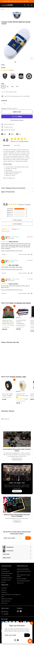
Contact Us (4, 592)
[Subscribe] (27, 635)
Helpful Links (20, 583)
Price (3, 65)
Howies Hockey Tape (18, 377)
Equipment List (17, 491)
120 (17, 86)
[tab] (6, 145)
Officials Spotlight (21, 578)
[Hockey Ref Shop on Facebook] (18, 640)
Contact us (17, 521)
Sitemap (3, 582)
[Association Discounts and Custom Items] (17, 439)
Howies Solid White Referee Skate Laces (12, 250)
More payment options (17, 120)
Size (2, 83)
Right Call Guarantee (8, 192)
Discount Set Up (17, 459)
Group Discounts (5, 601)
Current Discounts (6, 580)
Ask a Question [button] (18, 224)
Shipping (3, 108)
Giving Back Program (6, 577)
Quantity (4, 100)
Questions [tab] (14, 229)
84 (3, 86)
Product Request (5, 575)
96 (7, 86)
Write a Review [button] (18, 220)
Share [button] (4, 254)
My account (4, 603)
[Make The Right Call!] (17, 473)
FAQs (2, 596)
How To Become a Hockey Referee (23, 575)
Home (2, 9)
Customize (4, 588)
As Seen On (4, 569)
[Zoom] (31, 58)
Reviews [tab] (4, 229)
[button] (29, 254)
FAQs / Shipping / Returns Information (13, 188)
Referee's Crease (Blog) (23, 569)
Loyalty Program (5, 571)
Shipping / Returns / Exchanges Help (10, 594)
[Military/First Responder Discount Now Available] (17, 504)
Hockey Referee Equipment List (24, 572)
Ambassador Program (7, 573)
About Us (3, 590)
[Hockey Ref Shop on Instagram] (15, 640)
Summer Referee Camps (23, 580)
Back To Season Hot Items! (20, 303)
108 (12, 86)
